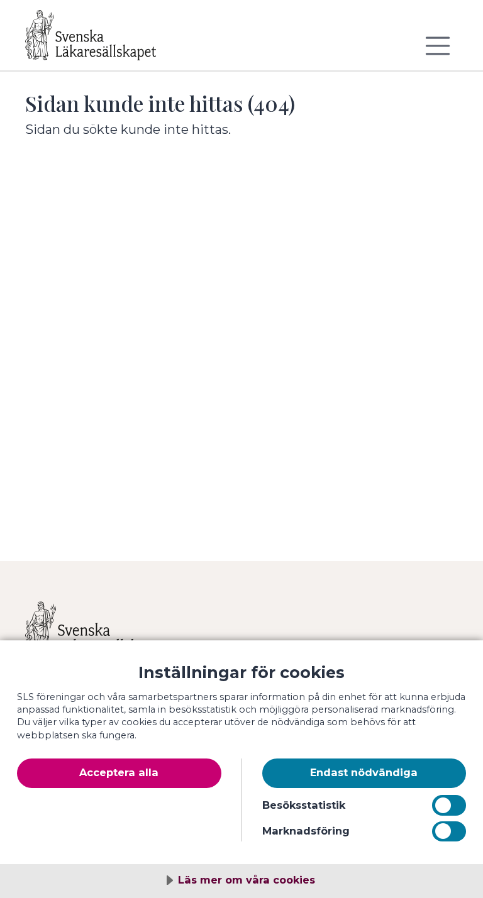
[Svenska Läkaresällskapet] (100, 40)
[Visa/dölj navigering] (438, 46)
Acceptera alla (118, 772)
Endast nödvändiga (364, 772)
